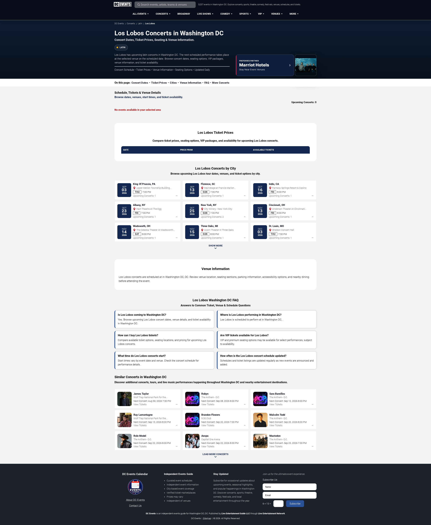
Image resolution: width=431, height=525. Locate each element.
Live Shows (204, 13)
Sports (244, 13)
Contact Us (135, 505)
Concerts (162, 13)
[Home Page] (122, 4)
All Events (139, 13)
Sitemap (207, 518)
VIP (260, 13)
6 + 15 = (267, 503)
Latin (140, 23)
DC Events (119, 23)
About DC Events (135, 499)
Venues (275, 13)
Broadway (183, 13)
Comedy (225, 13)
